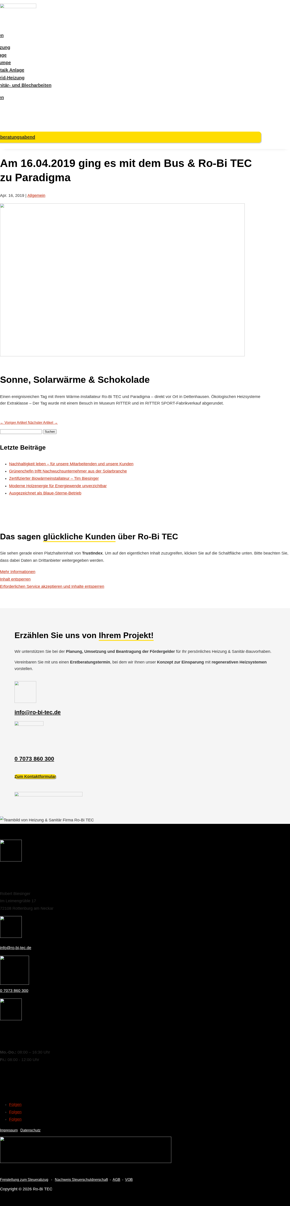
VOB (129, 1180)
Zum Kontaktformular (35, 776)
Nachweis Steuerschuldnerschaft (81, 1180)
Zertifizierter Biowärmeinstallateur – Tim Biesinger (54, 478)
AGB (116, 1180)
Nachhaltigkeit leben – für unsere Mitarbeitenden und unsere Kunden (71, 464)
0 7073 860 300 (34, 758)
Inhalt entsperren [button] (15, 579)
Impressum (9, 1130)
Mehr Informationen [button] (17, 571)
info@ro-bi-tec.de (37, 712)
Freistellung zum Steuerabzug (24, 1180)
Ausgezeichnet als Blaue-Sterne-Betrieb (45, 493)
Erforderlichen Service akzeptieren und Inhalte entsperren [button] (52, 586)
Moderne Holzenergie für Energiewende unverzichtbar (58, 486)
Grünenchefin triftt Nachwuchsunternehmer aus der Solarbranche (68, 471)
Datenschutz (30, 1130)
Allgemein (36, 195)
